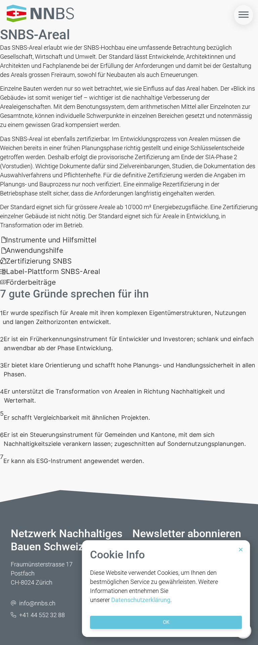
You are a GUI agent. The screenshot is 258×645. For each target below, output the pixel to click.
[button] (240, 549)
